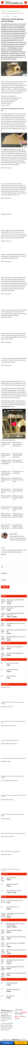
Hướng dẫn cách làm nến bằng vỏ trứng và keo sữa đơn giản (6, 473)
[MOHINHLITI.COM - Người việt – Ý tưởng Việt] (14, 2)
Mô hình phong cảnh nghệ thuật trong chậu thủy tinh (6, 491)
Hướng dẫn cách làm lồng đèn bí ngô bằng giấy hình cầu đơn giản (18, 526)
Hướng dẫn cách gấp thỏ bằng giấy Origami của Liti (18, 508)
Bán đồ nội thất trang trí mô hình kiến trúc (6, 507)
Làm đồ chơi (16, 11)
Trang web (3, 579)
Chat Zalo (7, 1043)
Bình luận (3, 554)
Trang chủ (3, 11)
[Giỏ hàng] (25, 2)
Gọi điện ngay (21, 1043)
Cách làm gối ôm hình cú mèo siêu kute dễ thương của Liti (18, 455)
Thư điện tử (4, 573)
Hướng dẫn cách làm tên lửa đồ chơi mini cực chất (6, 455)
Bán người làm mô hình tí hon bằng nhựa (18, 472)
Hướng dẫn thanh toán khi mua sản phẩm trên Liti (18, 491)
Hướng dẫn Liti (10, 11)
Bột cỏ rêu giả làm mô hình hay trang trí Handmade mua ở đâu (6, 526)
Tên (2, 566)
